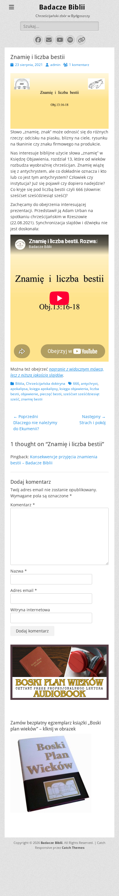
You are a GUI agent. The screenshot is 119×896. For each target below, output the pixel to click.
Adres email (23, 590)
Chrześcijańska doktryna (45, 383)
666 (76, 383)
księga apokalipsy (43, 388)
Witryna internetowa (30, 609)
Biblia (19, 383)
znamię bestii (31, 399)
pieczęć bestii (51, 393)
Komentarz (22, 504)
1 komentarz (79, 64)
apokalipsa (19, 388)
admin (55, 64)
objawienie (29, 393)
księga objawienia (74, 388)
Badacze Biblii (62, 7)
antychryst (89, 383)
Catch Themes (73, 847)
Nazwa (18, 571)
